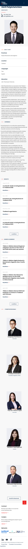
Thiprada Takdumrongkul (14, 410)
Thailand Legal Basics (10, 211)
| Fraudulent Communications (15, 544)
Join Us (3, 523)
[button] (22, 3)
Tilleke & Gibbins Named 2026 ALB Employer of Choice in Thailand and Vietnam (13, 292)
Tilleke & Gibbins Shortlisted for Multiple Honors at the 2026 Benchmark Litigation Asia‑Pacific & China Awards (13, 277)
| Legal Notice (3, 546)
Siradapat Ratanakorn (14, 373)
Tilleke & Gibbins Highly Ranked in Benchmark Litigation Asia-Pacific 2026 (14, 262)
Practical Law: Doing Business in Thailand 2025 (13, 199)
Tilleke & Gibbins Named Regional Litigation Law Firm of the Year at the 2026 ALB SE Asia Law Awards (13, 247)
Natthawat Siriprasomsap (14, 484)
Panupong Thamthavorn (14, 337)
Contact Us (4, 512)
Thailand (3, 63)
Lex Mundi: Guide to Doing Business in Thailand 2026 (14, 186)
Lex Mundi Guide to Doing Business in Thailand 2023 (14, 223)
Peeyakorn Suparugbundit (14, 447)
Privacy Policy (4, 544)
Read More (5, 190)
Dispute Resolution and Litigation (9, 55)
